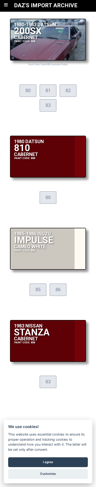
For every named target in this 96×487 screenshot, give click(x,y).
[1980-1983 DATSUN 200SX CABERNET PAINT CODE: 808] (48, 59)
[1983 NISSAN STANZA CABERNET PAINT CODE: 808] (48, 360)
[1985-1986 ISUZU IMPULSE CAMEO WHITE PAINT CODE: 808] (48, 268)
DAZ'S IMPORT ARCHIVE (45, 5)
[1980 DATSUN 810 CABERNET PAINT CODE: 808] (48, 176)
